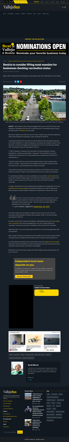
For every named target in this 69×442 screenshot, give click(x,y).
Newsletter (46, 13)
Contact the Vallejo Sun (8, 408)
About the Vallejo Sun (7, 401)
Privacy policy (6, 426)
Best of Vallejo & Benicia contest (10, 416)
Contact (52, 1)
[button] (17, 342)
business (49, 405)
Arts (34, 13)
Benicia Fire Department (28, 358)
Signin (57, 1)
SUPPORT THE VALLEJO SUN (34, 39)
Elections (49, 408)
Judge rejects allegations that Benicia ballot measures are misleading (36, 423)
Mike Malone (59, 414)
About (42, 1)
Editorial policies (6, 406)
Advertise (5, 421)
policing (60, 394)
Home (4, 13)
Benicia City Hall (29, 354)
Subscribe (63, 1)
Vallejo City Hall (60, 400)
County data (51, 176)
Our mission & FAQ (7, 403)
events (48, 403)
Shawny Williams (50, 411)
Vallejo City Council (51, 400)
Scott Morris (10, 71)
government (16, 354)
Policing (17, 13)
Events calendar (6, 413)
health (11, 354)
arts (53, 405)
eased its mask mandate (52, 241)
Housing (23, 13)
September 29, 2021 (41, 206)
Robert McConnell (60, 411)
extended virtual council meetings (18, 188)
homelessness (50, 420)
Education (29, 13)
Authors (47, 1)
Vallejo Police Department (52, 397)
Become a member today (24, 276)
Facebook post (23, 130)
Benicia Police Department (15, 358)
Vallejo (48, 394)
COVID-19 (48, 354)
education (58, 405)
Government (10, 13)
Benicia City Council (39, 354)
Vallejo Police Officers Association (54, 417)
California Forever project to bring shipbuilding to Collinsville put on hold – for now (37, 397)
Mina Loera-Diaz (50, 414)
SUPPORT (36, 2)
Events (39, 13)
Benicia (22, 354)
